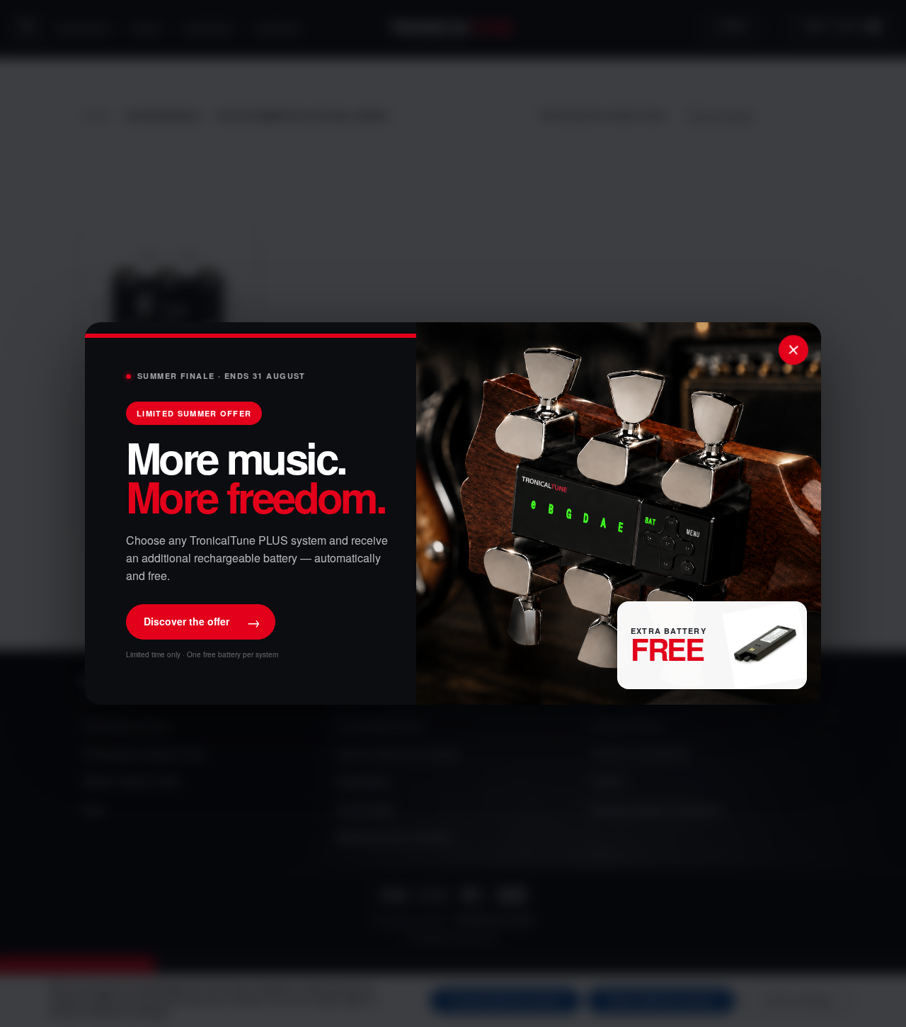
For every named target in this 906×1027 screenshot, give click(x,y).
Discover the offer (202, 621)
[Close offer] (793, 350)
